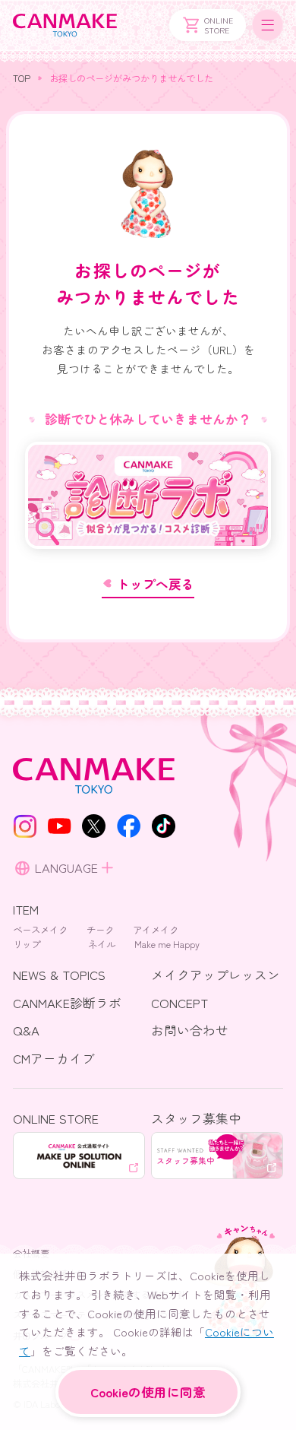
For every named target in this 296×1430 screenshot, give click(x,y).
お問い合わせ (189, 1030)
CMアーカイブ (54, 1058)
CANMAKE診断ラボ (67, 1003)
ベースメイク (40, 930)
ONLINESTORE (218, 25)
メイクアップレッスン (215, 974)
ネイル (101, 944)
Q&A (26, 1030)
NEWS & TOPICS (59, 974)
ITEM (26, 909)
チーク (100, 930)
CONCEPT (179, 1003)
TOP (21, 78)
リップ (26, 944)
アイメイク (155, 930)
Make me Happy (167, 944)
